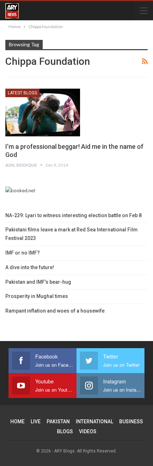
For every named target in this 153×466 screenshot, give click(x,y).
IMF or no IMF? (22, 253)
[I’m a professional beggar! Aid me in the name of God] (42, 112)
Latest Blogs (22, 92)
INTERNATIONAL (94, 421)
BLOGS (65, 431)
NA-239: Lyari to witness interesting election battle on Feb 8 (73, 215)
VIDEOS (87, 431)
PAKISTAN (58, 421)
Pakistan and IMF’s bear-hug (38, 282)
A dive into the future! (29, 267)
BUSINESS (131, 421)
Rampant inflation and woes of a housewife (55, 311)
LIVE (36, 421)
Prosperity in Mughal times (36, 296)
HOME (17, 421)
